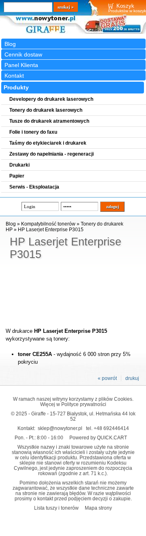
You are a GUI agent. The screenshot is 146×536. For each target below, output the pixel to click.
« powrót (107, 378)
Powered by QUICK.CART (98, 437)
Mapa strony (98, 507)
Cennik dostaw (23, 54)
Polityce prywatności (83, 404)
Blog (10, 44)
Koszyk (125, 6)
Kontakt (14, 75)
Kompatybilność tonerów (48, 224)
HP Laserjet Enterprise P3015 (51, 229)
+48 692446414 (111, 428)
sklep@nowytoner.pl (60, 428)
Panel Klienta (21, 65)
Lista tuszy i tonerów (56, 507)
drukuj (132, 378)
